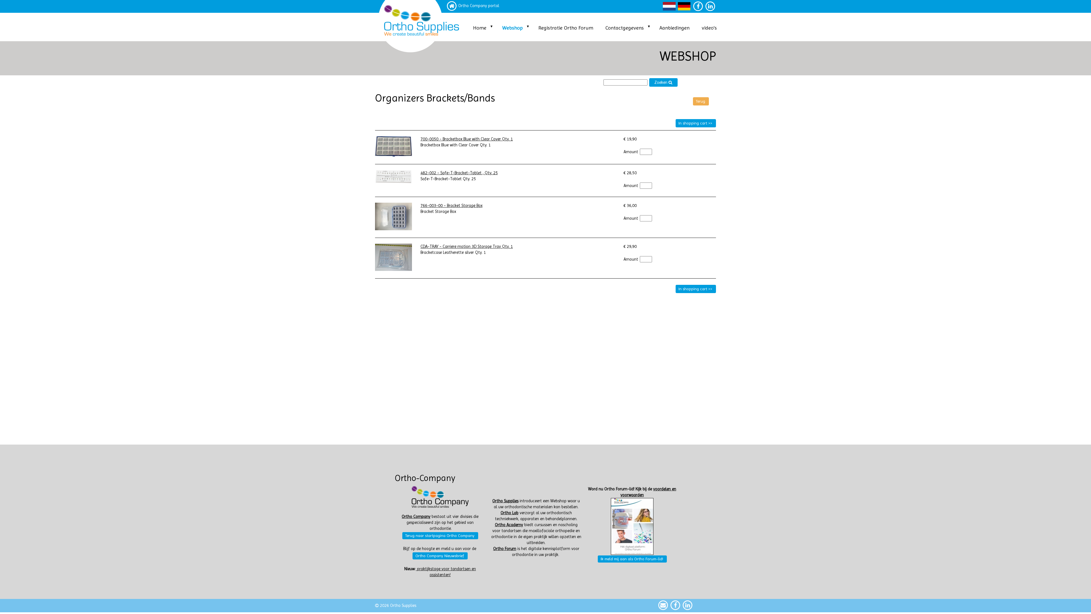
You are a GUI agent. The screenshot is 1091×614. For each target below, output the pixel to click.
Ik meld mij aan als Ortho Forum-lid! (632, 559)
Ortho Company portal (478, 5)
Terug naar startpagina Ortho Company (439, 535)
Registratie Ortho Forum (565, 28)
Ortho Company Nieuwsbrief (439, 555)
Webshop (512, 28)
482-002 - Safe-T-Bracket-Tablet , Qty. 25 (459, 173)
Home (479, 28)
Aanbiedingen (674, 28)
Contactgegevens (624, 28)
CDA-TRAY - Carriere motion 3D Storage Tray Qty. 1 (466, 246)
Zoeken (661, 82)
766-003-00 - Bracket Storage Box (451, 205)
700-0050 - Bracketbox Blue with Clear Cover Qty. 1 (466, 139)
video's (709, 28)
